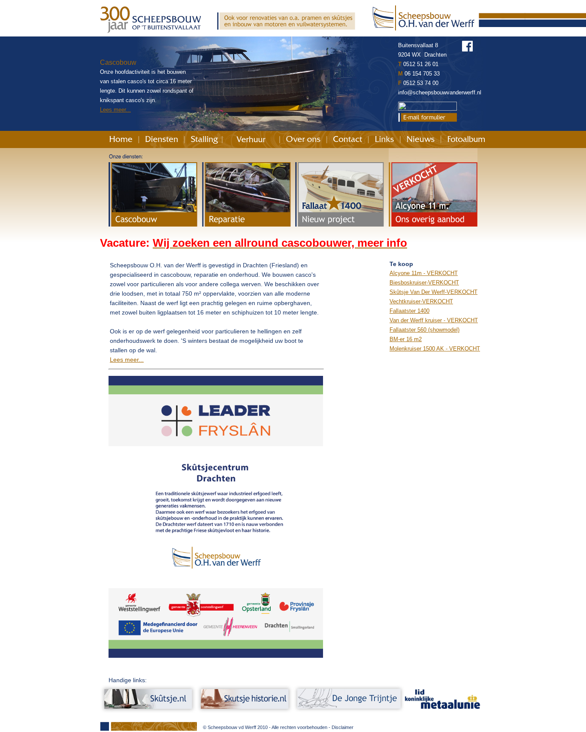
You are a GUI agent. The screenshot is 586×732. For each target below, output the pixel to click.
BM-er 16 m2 (406, 339)
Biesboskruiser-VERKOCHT (424, 282)
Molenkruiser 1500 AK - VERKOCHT (435, 348)
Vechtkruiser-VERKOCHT (421, 301)
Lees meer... (115, 109)
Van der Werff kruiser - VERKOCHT (434, 320)
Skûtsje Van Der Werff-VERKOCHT (433, 292)
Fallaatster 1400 (409, 311)
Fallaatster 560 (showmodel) (424, 330)
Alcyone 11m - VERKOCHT (424, 273)
